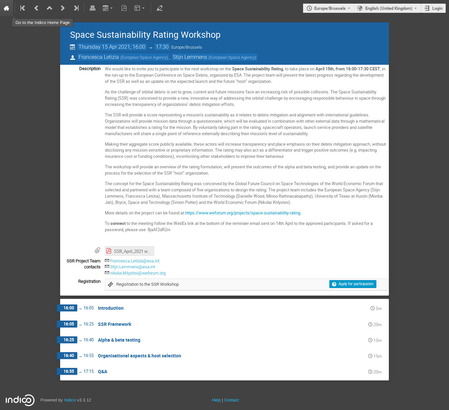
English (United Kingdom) (389, 8)
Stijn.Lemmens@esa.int (132, 266)
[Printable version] (92, 8)
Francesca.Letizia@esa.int (134, 260)
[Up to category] (49, 8)
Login (437, 8)
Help (216, 400)
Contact (231, 400)
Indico (70, 400)
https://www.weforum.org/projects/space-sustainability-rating (242, 213)
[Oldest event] (23, 8)
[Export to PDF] (124, 8)
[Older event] (36, 8)
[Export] (108, 8)
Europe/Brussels (330, 8)
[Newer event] (62, 8)
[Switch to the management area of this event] (159, 8)
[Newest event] (75, 8)
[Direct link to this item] (128, 308)
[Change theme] (140, 8)
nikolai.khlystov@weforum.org (138, 273)
